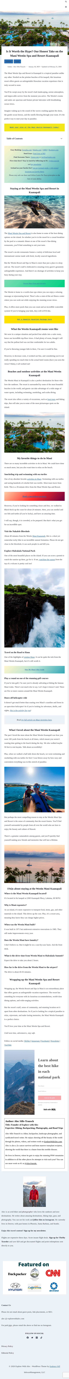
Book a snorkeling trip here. (34, 496)
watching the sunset (47, 559)
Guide (17, 61)
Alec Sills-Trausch (19, 67)
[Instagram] (37, 1338)
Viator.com (35, 157)
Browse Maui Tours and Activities (34, 283)
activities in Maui (34, 479)
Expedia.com (27, 150)
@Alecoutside (54, 161)
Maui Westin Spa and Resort (19, 233)
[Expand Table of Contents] (61, 138)
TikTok (27, 1041)
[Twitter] (32, 1338)
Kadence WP (55, 1366)
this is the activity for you (20, 710)
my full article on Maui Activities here (36, 720)
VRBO (45, 150)
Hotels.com (37, 150)
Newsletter (55, 1041)
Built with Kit (50, 1109)
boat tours (51, 399)
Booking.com (53, 150)
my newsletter (36, 164)
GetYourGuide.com (48, 157)
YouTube (8, 1045)
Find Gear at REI (39, 153)
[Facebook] (28, 1338)
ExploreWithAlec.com (53, 1141)
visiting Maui (29, 657)
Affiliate (8, 61)
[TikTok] (41, 1338)
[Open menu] (66, 6)
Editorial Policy (7, 1353)
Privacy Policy (7, 1346)
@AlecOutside (31, 1163)
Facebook (45, 1041)
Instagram (35, 1041)
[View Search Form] (66, 1)
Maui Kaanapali (38, 536)
